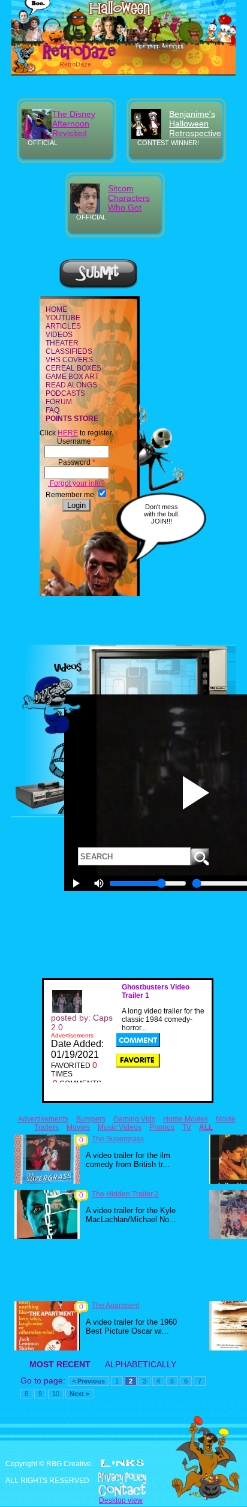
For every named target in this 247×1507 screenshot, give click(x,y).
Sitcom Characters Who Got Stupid (129, 203)
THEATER (62, 343)
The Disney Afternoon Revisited (73, 123)
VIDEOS (59, 334)
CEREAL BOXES (73, 368)
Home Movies (185, 1119)
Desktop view (121, 1500)
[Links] (122, 1463)
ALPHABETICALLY (140, 1364)
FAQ (52, 410)
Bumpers (91, 1119)
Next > (79, 1393)
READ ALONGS (71, 385)
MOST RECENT (60, 1364)
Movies (78, 1127)
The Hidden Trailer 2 (125, 1194)
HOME (56, 309)
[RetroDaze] (66, 58)
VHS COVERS (69, 360)
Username (76, 441)
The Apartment (115, 1305)
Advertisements (43, 1119)
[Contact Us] (123, 1490)
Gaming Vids (134, 1119)
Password (76, 462)
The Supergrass (118, 1139)
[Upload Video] (98, 286)
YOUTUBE (63, 318)
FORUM (59, 402)
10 (55, 1393)
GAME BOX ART (72, 376)
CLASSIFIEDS (69, 351)
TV (186, 1127)
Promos (161, 1127)
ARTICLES (63, 326)
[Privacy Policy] (123, 1478)
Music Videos (119, 1127)
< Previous (88, 1381)
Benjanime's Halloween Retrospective (195, 123)
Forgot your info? (76, 483)
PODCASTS (65, 393)
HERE (68, 433)
